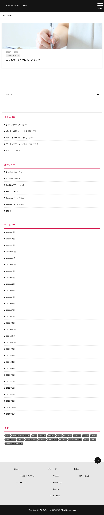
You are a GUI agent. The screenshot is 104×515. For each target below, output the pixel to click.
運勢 (86, 439)
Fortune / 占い (12, 191)
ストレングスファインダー (14, 443)
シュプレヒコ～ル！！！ (16, 150)
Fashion (56, 496)
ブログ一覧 (52, 469)
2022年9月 (10, 271)
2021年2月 (10, 395)
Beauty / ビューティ (14, 172)
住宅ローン (67, 435)
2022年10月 (11, 265)
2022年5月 (10, 297)
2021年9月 (10, 349)
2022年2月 (10, 317)
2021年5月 (10, 375)
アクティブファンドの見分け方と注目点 (22, 144)
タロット (41, 439)
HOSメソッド (11, 439)
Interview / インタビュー (16, 198)
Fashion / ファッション (15, 185)
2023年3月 (10, 245)
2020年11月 (11, 414)
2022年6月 (10, 291)
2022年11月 (11, 258)
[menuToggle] (100, 5)
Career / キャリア (13, 55)
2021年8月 (10, 355)
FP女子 (51, 435)
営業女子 (42, 435)
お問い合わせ (84, 476)
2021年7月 (10, 362)
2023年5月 (10, 232)
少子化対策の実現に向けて (17, 125)
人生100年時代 (31, 439)
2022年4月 (10, 304)
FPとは (23, 482)
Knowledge (57, 482)
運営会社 (77, 469)
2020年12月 (11, 407)
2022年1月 (10, 323)
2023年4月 (10, 239)
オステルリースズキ (75, 439)
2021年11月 (11, 336)
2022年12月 (11, 252)
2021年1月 (10, 401)
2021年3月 (10, 388)
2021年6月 (10, 369)
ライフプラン (52, 439)
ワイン (86, 435)
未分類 (9, 211)
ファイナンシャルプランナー (21, 435)
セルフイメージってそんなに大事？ (20, 138)
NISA (93, 435)
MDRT (20, 439)
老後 (93, 439)
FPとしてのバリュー (28, 476)
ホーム (5, 15)
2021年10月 (11, 343)
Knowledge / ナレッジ (15, 204)
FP (7, 435)
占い (59, 435)
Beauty (56, 489)
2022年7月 (10, 284)
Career (56, 476)
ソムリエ (77, 435)
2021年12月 (11, 330)
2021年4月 (10, 381)
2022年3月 (10, 310)
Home (16, 469)
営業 (34, 435)
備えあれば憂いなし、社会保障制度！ (21, 131)
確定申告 (62, 439)
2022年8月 (10, 278)
